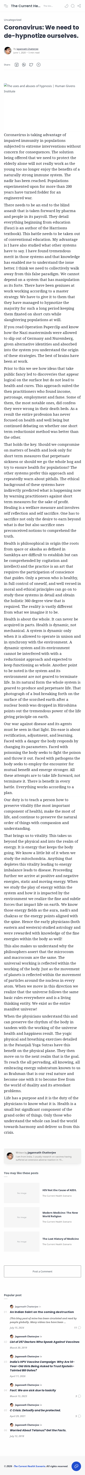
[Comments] (77, 1327)
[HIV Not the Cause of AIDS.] (22, 1193)
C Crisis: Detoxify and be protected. (35, 1410)
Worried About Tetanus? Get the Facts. (38, 1430)
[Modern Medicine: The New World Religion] (22, 1217)
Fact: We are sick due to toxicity (33, 1390)
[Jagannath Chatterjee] (27, 48)
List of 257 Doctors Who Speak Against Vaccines (44, 1342)
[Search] (73, 6)
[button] (66, 6)
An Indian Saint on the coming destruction (42, 1312)
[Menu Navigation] (6, 6)
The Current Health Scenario (26, 5)
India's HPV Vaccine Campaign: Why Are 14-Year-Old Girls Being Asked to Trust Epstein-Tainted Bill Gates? (42, 1366)
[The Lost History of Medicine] (22, 1241)
